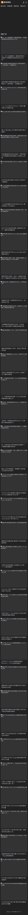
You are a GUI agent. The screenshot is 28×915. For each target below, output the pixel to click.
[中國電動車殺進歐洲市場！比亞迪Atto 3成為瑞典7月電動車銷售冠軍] (14, 314)
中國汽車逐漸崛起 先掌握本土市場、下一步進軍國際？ (13, 566)
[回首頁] (7, 2)
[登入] (23, 2)
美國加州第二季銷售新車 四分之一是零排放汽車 (13, 301)
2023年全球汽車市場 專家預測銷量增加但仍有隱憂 (13, 903)
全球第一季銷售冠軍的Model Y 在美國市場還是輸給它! (13, 421)
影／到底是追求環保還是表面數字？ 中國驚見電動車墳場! (13, 445)
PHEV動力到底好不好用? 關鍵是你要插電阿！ (13, 879)
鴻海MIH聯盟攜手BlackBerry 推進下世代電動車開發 (13, 373)
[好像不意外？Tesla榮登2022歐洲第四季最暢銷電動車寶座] (14, 603)
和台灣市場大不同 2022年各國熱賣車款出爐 (13, 806)
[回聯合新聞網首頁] (2, 2)
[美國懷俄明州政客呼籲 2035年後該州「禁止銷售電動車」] (14, 843)
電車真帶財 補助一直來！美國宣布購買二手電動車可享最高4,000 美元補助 (14, 277)
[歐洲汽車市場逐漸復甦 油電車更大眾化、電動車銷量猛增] (14, 218)
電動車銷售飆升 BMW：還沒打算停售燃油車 (13, 349)
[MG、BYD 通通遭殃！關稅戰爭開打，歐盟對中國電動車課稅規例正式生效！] (14, 45)
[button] (26, 2)
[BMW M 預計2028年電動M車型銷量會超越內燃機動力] (14, 627)
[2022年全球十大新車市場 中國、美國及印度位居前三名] (14, 819)
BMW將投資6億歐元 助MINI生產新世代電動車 (13, 181)
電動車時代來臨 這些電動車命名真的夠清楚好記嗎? (13, 686)
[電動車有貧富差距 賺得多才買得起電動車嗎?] (14, 530)
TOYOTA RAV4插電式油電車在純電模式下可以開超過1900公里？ (13, 494)
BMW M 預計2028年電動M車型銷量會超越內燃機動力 (13, 638)
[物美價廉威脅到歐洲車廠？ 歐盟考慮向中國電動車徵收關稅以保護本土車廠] (14, 144)
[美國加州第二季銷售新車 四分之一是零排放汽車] (14, 290)
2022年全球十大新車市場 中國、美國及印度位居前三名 (13, 830)
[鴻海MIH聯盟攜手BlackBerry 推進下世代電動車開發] (14, 362)
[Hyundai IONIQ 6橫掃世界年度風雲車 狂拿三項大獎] (14, 579)
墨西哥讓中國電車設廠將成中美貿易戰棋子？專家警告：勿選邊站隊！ (13, 83)
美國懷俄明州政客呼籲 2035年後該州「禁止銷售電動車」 (13, 855)
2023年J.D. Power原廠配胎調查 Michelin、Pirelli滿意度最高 (12, 662)
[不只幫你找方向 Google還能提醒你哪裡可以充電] (14, 747)
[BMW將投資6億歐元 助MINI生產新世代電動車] (14, 170)
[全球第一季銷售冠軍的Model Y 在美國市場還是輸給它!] (14, 410)
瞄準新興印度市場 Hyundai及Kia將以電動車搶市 (13, 253)
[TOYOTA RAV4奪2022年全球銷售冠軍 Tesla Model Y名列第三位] (14, 506)
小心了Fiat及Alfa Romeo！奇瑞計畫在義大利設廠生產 (13, 107)
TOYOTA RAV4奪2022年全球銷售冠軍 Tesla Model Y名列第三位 (13, 518)
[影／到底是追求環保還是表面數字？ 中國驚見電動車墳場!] (14, 434)
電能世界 (23, 6)
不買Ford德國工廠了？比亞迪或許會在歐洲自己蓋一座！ (13, 782)
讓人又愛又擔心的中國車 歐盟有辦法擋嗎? (13, 131)
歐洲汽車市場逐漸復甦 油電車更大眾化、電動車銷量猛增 (13, 229)
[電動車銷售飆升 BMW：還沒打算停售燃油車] (14, 338)
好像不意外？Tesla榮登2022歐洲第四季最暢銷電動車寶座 (13, 614)
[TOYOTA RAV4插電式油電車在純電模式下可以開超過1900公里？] (14, 482)
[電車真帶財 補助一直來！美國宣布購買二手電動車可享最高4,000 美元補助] (14, 266)
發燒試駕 (9, 6)
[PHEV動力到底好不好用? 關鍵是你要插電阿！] (14, 867)
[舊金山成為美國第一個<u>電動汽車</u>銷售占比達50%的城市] (14, 458)
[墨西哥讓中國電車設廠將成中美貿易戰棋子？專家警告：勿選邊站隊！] (14, 71)
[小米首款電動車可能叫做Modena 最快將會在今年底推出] (14, 194)
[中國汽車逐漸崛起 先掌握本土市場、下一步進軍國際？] (14, 555)
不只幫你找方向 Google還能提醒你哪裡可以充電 (13, 758)
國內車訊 (3, 6)
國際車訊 (16, 6)
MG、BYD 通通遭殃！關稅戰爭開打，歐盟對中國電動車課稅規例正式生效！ (13, 58)
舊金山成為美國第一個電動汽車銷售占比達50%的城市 (13, 470)
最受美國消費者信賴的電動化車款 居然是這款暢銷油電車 (13, 710)
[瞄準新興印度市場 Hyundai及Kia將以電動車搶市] (14, 242)
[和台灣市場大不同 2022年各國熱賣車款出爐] (14, 795)
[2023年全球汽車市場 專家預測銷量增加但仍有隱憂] (14, 891)
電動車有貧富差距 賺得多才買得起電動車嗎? (13, 542)
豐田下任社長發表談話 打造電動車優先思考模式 (13, 734)
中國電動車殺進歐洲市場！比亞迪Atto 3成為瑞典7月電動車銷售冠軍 (12, 325)
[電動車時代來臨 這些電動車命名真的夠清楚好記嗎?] (14, 675)
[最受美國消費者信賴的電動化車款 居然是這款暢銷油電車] (14, 699)
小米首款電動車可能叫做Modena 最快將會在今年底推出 (13, 205)
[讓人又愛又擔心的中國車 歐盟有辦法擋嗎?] (14, 120)
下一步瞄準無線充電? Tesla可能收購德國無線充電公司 (13, 397)
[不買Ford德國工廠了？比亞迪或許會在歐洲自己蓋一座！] (14, 771)
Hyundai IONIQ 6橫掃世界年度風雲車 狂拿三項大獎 (13, 590)
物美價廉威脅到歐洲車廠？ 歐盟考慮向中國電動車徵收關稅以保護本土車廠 (13, 156)
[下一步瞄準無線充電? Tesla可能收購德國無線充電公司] (14, 386)
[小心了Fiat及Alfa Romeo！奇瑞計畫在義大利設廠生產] (14, 95)
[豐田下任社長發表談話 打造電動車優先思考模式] (14, 723)
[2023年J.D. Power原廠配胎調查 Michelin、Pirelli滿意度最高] (14, 651)
